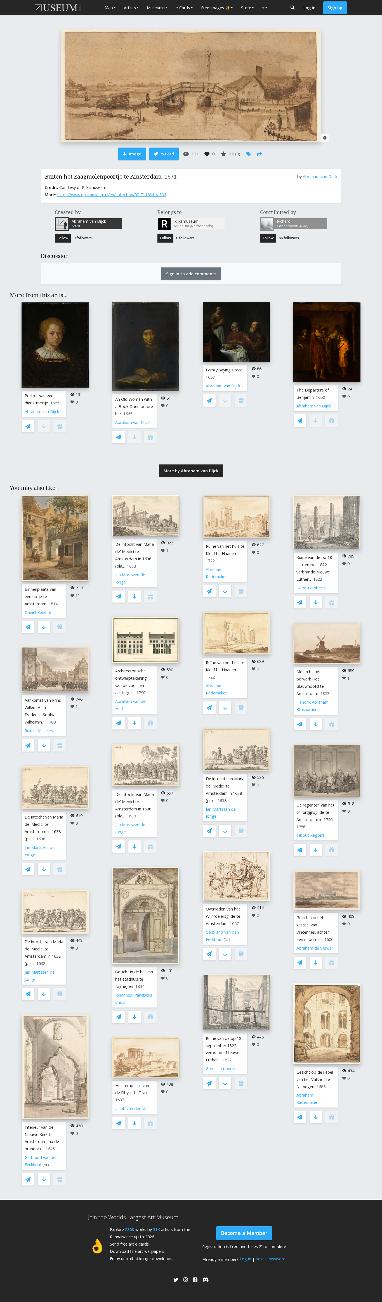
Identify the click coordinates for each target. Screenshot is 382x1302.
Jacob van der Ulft (131, 1108)
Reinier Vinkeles (39, 730)
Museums (156, 7)
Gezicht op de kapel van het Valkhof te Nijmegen (314, 1079)
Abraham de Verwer (314, 948)
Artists (130, 7)
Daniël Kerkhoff (39, 612)
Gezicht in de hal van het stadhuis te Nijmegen (134, 979)
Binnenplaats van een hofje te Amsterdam (40, 596)
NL (46, 1165)
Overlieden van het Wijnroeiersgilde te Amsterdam (223, 916)
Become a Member (244, 1233)
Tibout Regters (310, 835)
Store (246, 7)
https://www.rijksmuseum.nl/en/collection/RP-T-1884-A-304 (111, 194)
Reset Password (271, 1258)
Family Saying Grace (224, 370)
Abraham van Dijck (320, 176)
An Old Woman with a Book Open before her (134, 406)
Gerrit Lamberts (220, 1068)
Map (109, 7)
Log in (309, 7)
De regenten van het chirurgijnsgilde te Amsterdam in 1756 (315, 812)
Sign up (335, 7)
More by (191, 470)
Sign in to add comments (191, 273)
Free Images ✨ (215, 7)
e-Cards (183, 7)
